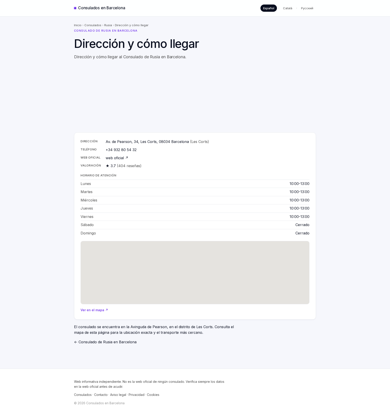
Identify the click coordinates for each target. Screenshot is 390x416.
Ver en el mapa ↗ (94, 310)
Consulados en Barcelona (101, 8)
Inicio (77, 25)
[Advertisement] (195, 96)
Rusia (108, 25)
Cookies (153, 395)
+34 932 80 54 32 (121, 149)
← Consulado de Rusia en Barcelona (105, 342)
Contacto (101, 395)
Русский (307, 8)
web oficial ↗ (117, 158)
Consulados (92, 25)
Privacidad (136, 395)
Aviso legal (118, 395)
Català (287, 8)
